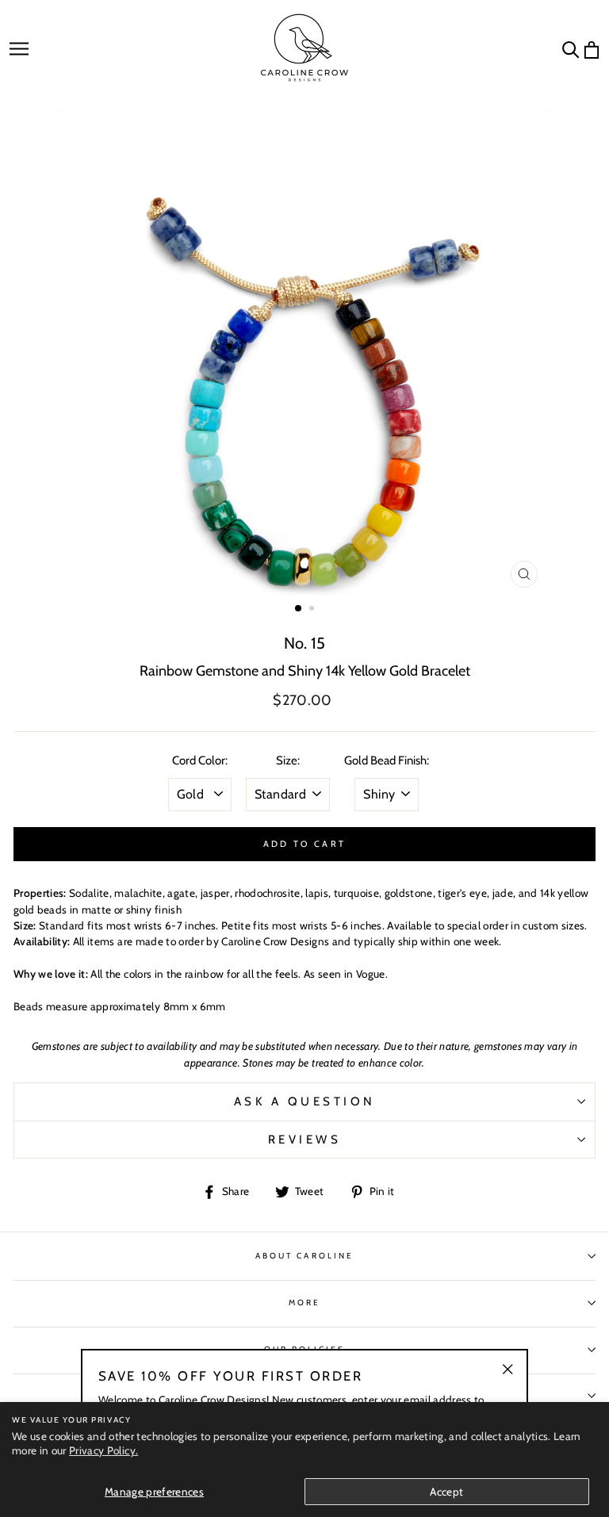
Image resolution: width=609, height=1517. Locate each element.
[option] (305, 353)
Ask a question (305, 1101)
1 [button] (299, 609)
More (304, 1302)
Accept (446, 1491)
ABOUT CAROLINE (304, 1256)
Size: (288, 760)
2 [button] (313, 610)
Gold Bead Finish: (386, 760)
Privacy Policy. (103, 1450)
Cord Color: (200, 760)
